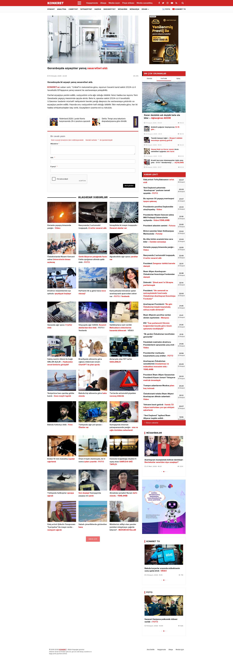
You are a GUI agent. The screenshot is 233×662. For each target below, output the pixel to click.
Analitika (61, 9)
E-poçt (53, 166)
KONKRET (63, 649)
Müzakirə (54, 144)
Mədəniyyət (110, 9)
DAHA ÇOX (93, 539)
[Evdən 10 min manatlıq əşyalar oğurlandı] (61, 445)
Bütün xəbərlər (152, 423)
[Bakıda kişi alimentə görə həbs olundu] (93, 380)
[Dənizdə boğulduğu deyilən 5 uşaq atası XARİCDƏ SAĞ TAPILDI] (124, 445)
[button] (180, 445)
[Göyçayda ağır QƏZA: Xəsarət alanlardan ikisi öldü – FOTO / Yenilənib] (93, 312)
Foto (167, 9)
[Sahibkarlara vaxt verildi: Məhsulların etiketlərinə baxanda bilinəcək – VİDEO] (124, 312)
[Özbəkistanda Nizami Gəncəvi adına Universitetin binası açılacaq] (61, 243)
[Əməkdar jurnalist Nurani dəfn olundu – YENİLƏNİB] (124, 480)
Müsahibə (122, 9)
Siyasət (51, 9)
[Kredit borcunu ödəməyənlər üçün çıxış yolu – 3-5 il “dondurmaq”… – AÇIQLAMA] (147, 162)
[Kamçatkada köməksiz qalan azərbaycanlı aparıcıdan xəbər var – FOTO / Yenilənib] (124, 277)
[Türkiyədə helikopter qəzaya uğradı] (61, 480)
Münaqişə (134, 9)
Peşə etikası (128, 3)
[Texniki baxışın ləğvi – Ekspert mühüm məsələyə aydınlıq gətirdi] (147, 140)
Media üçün (114, 3)
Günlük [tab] (149, 78)
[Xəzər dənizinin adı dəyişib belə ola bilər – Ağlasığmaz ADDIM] (164, 97)
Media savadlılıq (144, 3)
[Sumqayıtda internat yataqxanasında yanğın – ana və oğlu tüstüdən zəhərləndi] (124, 411)
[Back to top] (226, 655)
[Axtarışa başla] (183, 3)
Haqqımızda (92, 3)
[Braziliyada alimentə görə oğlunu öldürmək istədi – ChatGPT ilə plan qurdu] (93, 346)
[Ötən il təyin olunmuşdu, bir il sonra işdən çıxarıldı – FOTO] (93, 445)
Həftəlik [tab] (164, 78)
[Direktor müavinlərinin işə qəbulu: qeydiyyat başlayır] (61, 277)
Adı (51, 157)
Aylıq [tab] (178, 78)
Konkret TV (180, 9)
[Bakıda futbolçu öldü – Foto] (61, 411)
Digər (144, 9)
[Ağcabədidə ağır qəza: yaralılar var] (124, 243)
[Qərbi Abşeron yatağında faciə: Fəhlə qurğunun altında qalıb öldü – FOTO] (93, 243)
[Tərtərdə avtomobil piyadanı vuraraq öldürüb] (124, 380)
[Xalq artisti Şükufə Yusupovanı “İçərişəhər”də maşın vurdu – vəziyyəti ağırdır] (61, 511)
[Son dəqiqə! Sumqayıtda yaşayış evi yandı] (93, 480)
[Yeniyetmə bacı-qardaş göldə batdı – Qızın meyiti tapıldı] (61, 380)
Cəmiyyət (73, 9)
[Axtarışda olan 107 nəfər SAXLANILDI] (124, 346)
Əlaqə (103, 3)
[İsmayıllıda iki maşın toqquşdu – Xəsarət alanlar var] (124, 212)
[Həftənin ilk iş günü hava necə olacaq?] (93, 277)
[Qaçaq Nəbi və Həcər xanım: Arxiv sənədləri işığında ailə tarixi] (147, 151)
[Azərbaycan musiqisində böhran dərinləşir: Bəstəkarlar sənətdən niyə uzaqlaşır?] (164, 446)
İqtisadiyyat (86, 9)
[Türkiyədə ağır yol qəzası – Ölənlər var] (93, 411)
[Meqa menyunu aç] (79, 3)
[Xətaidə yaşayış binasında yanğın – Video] (61, 212)
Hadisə (97, 9)
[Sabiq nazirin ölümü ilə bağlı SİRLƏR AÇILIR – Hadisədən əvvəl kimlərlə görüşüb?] (61, 346)
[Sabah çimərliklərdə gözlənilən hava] (93, 511)
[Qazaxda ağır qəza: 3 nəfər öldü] (61, 312)
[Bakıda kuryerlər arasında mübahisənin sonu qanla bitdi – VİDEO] (164, 554)
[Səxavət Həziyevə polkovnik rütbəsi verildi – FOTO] (164, 605)
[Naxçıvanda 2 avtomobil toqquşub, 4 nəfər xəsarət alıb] (93, 212)
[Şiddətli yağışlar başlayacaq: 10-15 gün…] (147, 129)
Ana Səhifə (150, 649)
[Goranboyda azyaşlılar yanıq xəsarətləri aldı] (92, 39)
